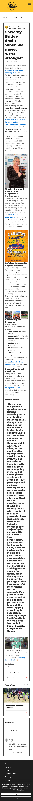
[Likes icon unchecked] (10, 752)
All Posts (6, 17)
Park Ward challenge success (15, 707)
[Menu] (30, 4)
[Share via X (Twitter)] (10, 672)
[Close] (30, 784)
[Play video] (16, 643)
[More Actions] (27, 740)
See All (26, 685)
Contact (7, 780)
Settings (16, 798)
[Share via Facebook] (6, 672)
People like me (9, 664)
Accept (16, 794)
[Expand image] (8, 315)
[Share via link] (19, 672)
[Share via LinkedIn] (14, 672)
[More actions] (27, 27)
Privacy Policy (20, 790)
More (22, 17)
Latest (15, 17)
